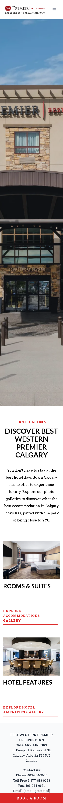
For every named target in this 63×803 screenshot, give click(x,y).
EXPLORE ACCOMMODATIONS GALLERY (21, 615)
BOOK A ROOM (31, 798)
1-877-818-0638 (39, 780)
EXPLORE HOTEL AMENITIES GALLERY (23, 709)
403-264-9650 (37, 775)
